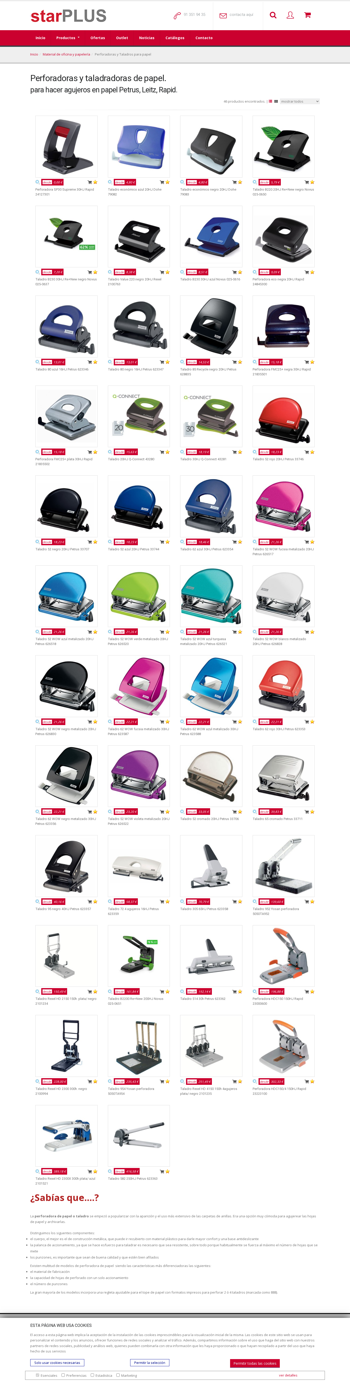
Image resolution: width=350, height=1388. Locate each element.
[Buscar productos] (274, 15)
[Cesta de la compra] (308, 15)
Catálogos (175, 37)
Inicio (40, 37)
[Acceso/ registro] (291, 15)
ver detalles (288, 1375)
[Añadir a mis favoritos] (95, 182)
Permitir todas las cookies (254, 1363)
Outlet (122, 37)
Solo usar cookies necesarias (57, 1362)
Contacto (204, 37)
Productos (65, 37)
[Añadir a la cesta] (89, 182)
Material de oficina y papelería (66, 54)
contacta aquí (241, 14)
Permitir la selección (149, 1362)
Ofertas (97, 37)
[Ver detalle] (37, 182)
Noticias (147, 37)
